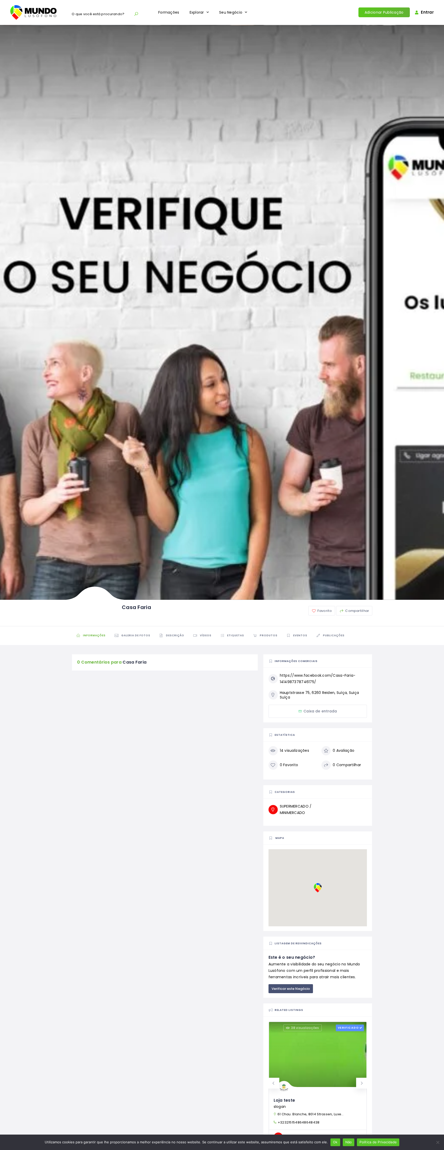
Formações (168, 12)
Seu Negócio (230, 12)
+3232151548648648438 (299, 1122)
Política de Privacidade (378, 1142)
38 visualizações (305, 1028)
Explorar (197, 12)
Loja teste (284, 1100)
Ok (335, 1142)
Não (348, 1142)
